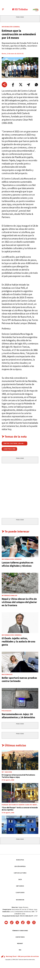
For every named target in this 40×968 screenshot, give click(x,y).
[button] (13, 85)
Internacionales (9, 595)
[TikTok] (11, 922)
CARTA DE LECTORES (20, 873)
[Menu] (3, 9)
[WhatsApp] (28, 922)
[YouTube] (6, 922)
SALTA (20, 879)
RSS (20, 950)
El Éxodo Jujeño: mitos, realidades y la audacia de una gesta (18, 641)
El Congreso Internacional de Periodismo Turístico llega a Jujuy (18, 776)
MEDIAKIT (20, 943)
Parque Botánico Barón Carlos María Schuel (20, 805)
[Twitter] (17, 922)
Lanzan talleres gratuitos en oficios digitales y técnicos (17, 564)
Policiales (6, 711)
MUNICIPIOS (20, 860)
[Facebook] (23, 922)
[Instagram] (34, 922)
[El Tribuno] (20, 9)
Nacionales (7, 674)
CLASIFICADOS (20, 892)
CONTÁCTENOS (20, 937)
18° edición (7, 772)
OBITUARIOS (20, 886)
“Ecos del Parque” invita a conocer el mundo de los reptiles (20, 808)
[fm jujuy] (35, 10)
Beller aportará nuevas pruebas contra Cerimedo (19, 679)
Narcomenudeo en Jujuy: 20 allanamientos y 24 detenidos (18, 715)
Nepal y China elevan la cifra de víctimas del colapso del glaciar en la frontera (19, 602)
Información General (11, 27)
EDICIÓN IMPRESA (20, 866)
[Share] (4, 84)
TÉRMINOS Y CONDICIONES (20, 930)
